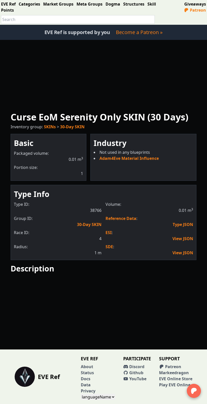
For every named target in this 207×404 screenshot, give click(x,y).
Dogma (113, 4)
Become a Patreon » (139, 32)
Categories (29, 4)
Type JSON (183, 224)
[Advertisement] (103, 75)
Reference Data (121, 218)
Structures (133, 4)
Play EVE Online (174, 385)
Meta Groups (89, 4)
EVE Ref (8, 4)
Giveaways (195, 4)
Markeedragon (174, 372)
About (87, 366)
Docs (85, 379)
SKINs (50, 127)
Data (86, 385)
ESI (109, 232)
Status (87, 372)
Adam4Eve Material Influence (129, 158)
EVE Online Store (175, 379)
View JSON (182, 238)
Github (135, 372)
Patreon (197, 10)
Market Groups (58, 4)
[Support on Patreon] (194, 391)
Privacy (88, 391)
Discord (136, 366)
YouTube (137, 379)
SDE (109, 246)
